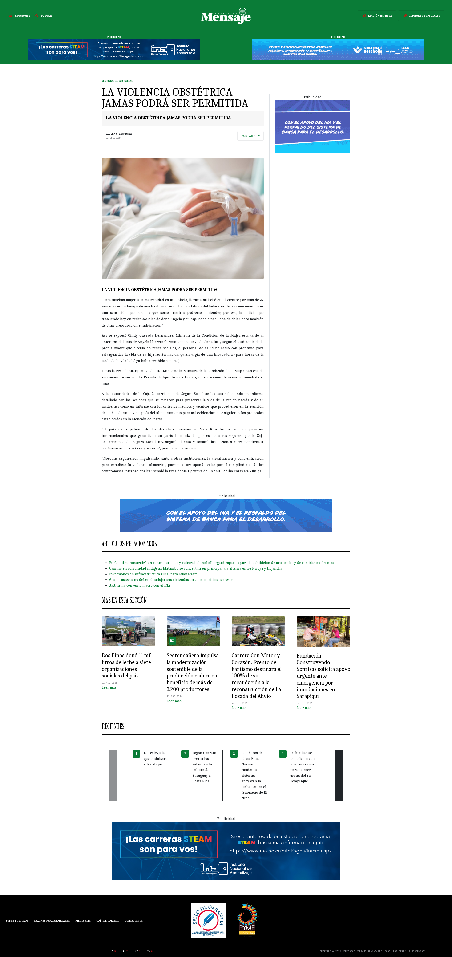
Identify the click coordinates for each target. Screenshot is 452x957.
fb (124, 951)
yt (136, 951)
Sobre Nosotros (17, 920)
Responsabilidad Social (117, 81)
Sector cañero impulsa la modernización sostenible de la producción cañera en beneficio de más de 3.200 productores (193, 672)
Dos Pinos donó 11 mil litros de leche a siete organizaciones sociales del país (127, 665)
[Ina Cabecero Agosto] (114, 49)
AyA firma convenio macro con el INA (139, 585)
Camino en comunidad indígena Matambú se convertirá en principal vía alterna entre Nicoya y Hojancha (195, 568)
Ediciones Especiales (424, 15)
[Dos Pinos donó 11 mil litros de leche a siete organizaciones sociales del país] (128, 631)
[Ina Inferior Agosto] (226, 851)
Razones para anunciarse (52, 920)
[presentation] (113, 775)
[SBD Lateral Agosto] (312, 126)
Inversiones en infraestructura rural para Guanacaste (153, 574)
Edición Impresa (380, 15)
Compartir (249, 136)
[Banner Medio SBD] (226, 515)
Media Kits (83, 920)
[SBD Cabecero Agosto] (338, 49)
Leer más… (110, 687)
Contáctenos (134, 920)
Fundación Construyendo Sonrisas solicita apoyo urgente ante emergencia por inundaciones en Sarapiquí (323, 676)
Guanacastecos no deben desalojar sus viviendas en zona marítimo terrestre (171, 580)
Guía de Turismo (107, 920)
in (148, 951)
